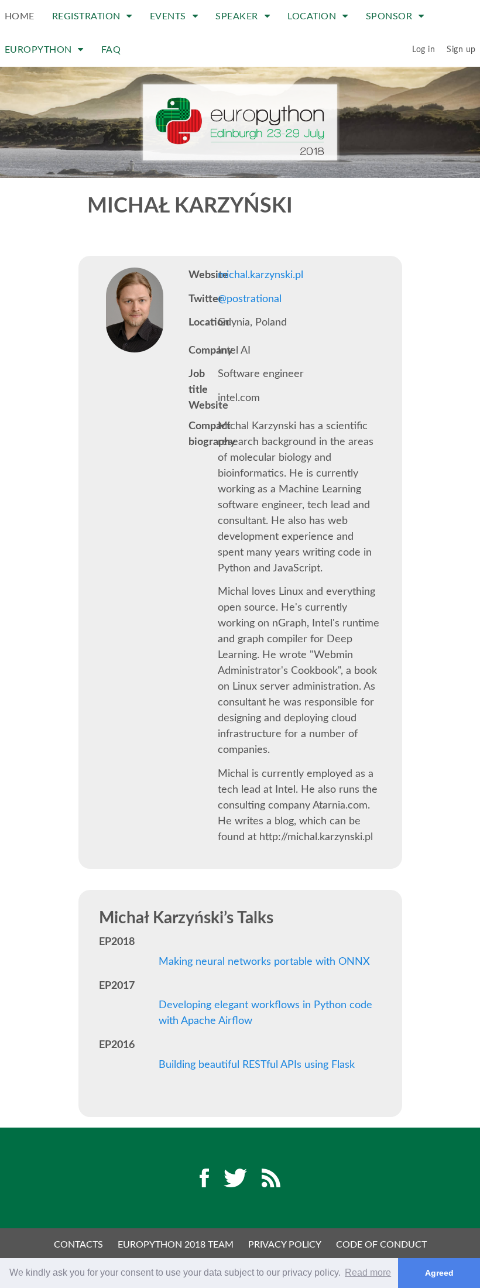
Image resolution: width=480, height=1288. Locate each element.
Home (20, 16)
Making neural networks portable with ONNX (264, 962)
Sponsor (390, 16)
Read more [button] (368, 1272)
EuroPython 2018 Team (176, 1244)
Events (169, 16)
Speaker (237, 16)
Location (313, 16)
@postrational (250, 299)
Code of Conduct (381, 1244)
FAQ (111, 49)
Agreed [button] (439, 1272)
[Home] (239, 122)
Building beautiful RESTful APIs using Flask (257, 1065)
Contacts (78, 1244)
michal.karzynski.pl (260, 275)
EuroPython (40, 49)
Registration (88, 16)
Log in (423, 50)
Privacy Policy (284, 1244)
